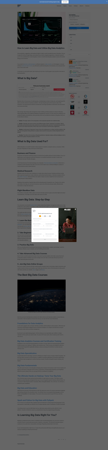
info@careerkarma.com (65, 237)
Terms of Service (65, 239)
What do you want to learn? (37, 218)
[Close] (75, 208)
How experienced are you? (50, 223)
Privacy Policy (71, 239)
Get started (65, 1)
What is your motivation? (37, 223)
